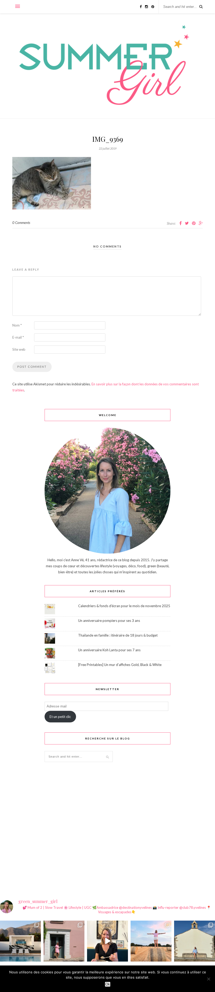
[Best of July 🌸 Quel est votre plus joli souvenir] (151, 941)
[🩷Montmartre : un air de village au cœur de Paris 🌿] (64, 941)
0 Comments (21, 223)
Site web (18, 349)
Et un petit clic (60, 717)
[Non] (208, 978)
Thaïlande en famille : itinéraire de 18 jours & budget (118, 635)
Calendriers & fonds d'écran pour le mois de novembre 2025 (124, 606)
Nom (17, 325)
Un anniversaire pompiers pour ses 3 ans (109, 620)
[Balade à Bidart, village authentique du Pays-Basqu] (194, 941)
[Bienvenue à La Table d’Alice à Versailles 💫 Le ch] (107, 941)
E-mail (18, 337)
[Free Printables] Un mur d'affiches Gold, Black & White (120, 665)
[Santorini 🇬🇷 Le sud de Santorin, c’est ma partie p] (20, 941)
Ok (107, 984)
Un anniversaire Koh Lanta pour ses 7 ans (109, 650)
